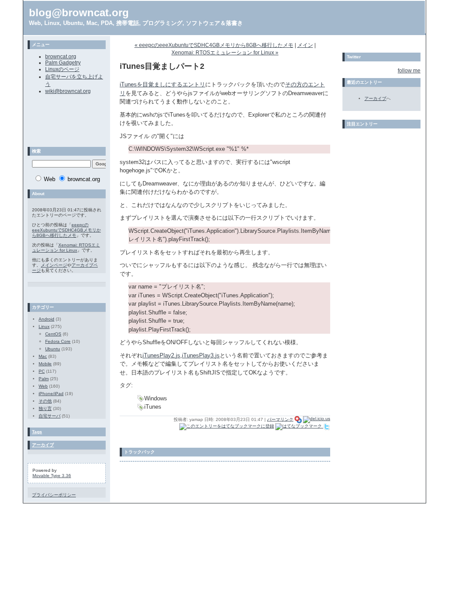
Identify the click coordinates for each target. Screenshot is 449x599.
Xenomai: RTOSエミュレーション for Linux (66, 247)
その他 (45, 401)
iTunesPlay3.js (201, 355)
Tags (37, 431)
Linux (44, 326)
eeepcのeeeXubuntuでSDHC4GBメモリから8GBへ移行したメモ (66, 230)
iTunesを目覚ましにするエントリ (162, 84)
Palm (44, 378)
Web (43, 386)
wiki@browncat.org (68, 91)
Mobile (45, 363)
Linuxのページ (62, 69)
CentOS (53, 334)
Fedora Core (58, 341)
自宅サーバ (50, 416)
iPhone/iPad (51, 393)
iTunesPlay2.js (161, 355)
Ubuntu (52, 348)
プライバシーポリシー (54, 494)
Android (46, 319)
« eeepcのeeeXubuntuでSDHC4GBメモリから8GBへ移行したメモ (214, 45)
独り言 (45, 408)
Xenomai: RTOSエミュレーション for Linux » (224, 53)
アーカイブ (43, 444)
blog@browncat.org (79, 12)
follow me (409, 71)
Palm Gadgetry (63, 63)
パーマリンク (280, 419)
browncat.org (60, 56)
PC (42, 371)
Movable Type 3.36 (51, 475)
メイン (305, 45)
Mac (43, 356)
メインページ (54, 265)
